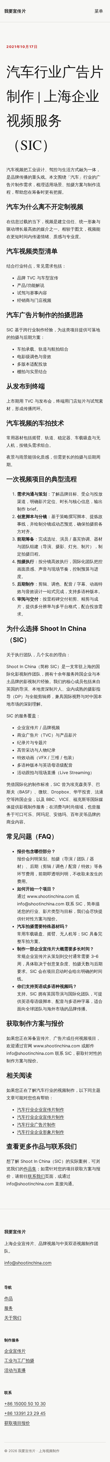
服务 (8, 1308)
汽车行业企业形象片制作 (40, 1132)
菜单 (99, 11)
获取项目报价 (17, 1423)
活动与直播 (15, 1370)
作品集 (29, 1168)
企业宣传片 (15, 1351)
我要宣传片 (15, 11)
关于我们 (12, 1317)
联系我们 (36, 1176)
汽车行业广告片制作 (36, 1124)
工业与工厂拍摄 (19, 1360)
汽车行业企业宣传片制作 (40, 1109)
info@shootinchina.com (28, 1262)
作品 (8, 1298)
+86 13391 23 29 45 (25, 1413)
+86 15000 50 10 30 (25, 1403)
